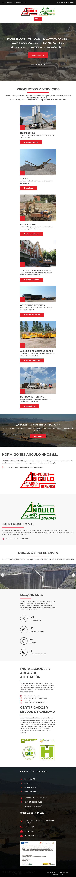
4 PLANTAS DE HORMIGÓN (31, 696)
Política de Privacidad (61, 872)
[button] (38, 55)
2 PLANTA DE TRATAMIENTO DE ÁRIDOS (35, 698)
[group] (38, 618)
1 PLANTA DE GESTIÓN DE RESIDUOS (34, 702)
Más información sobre (24, 467)
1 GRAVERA (27, 700)
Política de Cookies (57, 874)
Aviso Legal (49, 872)
